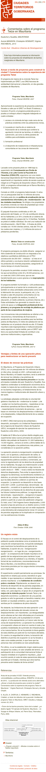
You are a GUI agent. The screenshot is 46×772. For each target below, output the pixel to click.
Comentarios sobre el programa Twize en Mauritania (24, 734)
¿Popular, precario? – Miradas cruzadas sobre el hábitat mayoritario (22, 747)
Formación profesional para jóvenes (27, 725)
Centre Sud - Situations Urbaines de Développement (22, 48)
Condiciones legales (16, 766)
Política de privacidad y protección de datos (23, 768)
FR (44, 2)
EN (36, 2)
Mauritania (9, 755)
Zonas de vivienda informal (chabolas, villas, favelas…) (9, 729)
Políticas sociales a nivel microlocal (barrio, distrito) (36, 729)
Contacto (27, 766)
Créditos (33, 766)
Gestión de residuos (21, 728)
